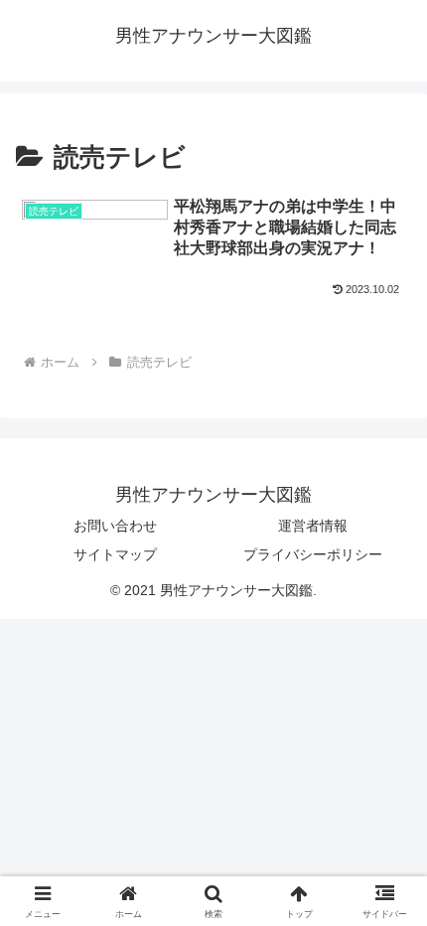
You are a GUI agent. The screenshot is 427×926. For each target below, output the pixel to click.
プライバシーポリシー (312, 554)
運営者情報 (313, 526)
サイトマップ (115, 554)
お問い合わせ (115, 526)
